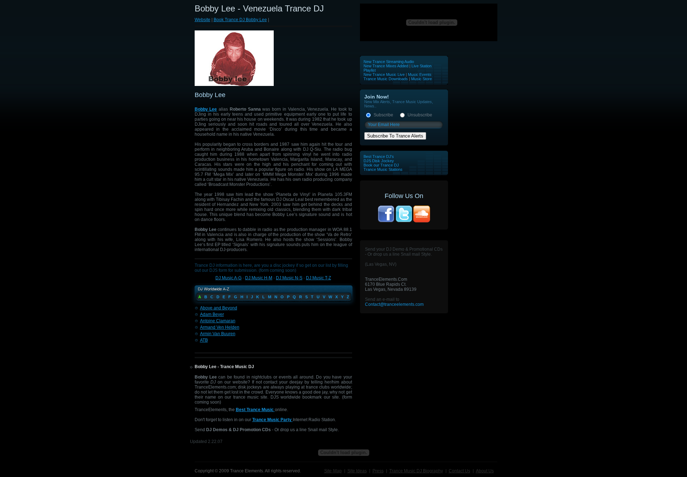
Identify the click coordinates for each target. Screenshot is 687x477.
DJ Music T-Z (318, 277)
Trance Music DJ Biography (416, 470)
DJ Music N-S (289, 277)
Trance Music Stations (383, 169)
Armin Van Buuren (217, 333)
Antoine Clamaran (217, 320)
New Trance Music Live (385, 74)
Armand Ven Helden (219, 327)
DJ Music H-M (258, 277)
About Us (485, 470)
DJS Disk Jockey (379, 161)
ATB (204, 340)
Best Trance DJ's (379, 156)
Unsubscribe (420, 114)
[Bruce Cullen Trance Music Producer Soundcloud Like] (422, 221)
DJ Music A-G (228, 277)
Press (378, 470)
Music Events (420, 74)
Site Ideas (357, 470)
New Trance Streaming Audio (389, 61)
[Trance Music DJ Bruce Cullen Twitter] (404, 221)
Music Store (421, 79)
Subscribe (383, 114)
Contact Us (459, 470)
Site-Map (333, 470)
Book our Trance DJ (381, 165)
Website (202, 19)
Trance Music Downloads (386, 79)
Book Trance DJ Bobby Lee (240, 19)
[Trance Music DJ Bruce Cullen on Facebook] (386, 221)
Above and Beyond (218, 307)
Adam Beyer (212, 314)
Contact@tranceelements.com (394, 304)
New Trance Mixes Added (386, 66)
